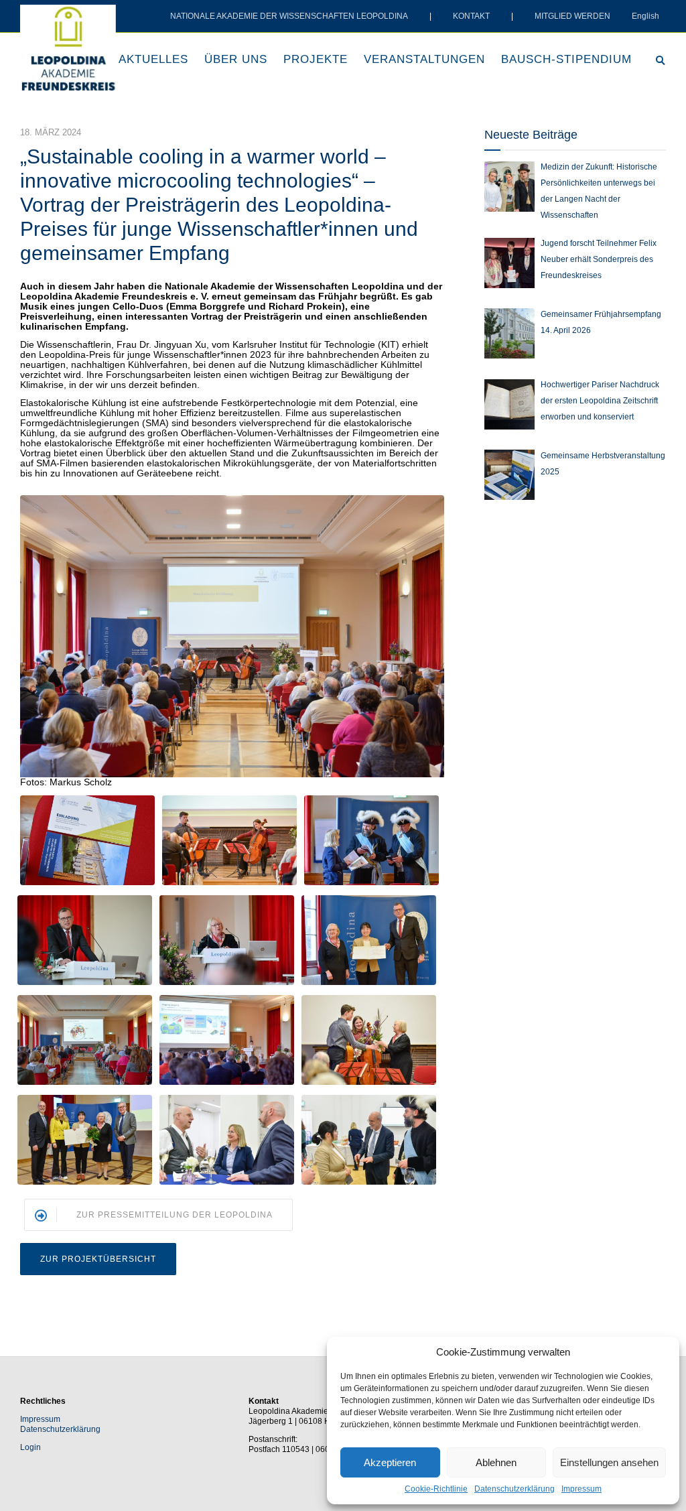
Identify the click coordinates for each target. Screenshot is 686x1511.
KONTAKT (471, 16)
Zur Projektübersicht (98, 1259)
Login (30, 1447)
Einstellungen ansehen (609, 1462)
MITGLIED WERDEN (572, 16)
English (645, 16)
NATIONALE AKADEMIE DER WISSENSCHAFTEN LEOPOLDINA (289, 16)
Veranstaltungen (424, 59)
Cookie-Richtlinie (436, 1489)
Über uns (235, 59)
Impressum (581, 1489)
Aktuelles (153, 59)
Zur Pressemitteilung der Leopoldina (174, 1215)
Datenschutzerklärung (514, 1489)
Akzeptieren (390, 1462)
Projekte (315, 59)
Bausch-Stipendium (566, 59)
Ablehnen (496, 1462)
